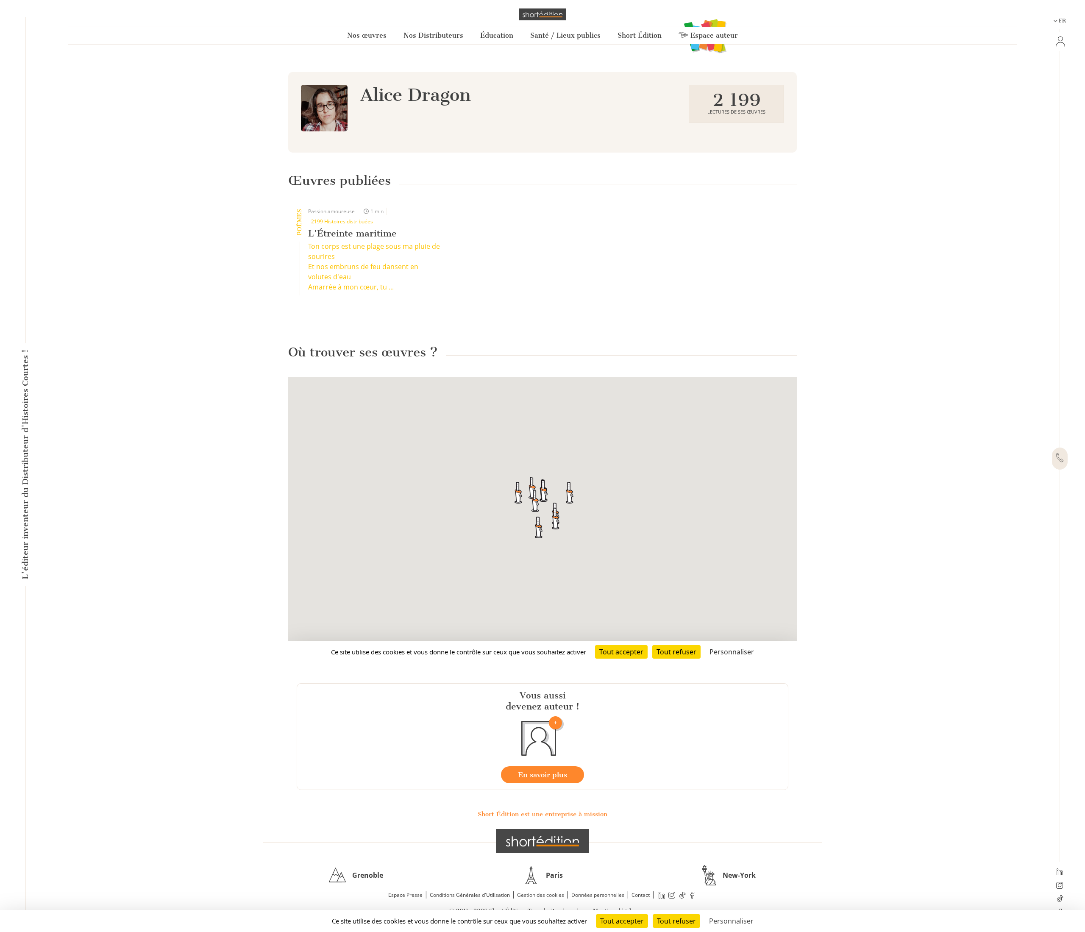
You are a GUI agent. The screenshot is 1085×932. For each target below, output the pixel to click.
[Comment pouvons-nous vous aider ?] (1059, 458)
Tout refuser (676, 921)
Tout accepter (622, 921)
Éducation (496, 35)
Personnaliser (731, 921)
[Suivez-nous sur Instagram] (1060, 886)
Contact (641, 895)
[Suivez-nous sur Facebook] (692, 895)
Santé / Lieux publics (565, 35)
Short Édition (640, 35)
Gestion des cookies (540, 895)
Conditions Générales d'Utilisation (470, 895)
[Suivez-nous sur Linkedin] (1060, 872)
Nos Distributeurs (433, 35)
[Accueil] (542, 14)
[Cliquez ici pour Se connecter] (1059, 41)
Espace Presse (405, 895)
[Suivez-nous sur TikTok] (1060, 899)
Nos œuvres (367, 35)
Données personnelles (597, 895)
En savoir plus (542, 775)
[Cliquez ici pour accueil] (542, 841)
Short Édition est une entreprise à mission (542, 814)
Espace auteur (713, 35)
